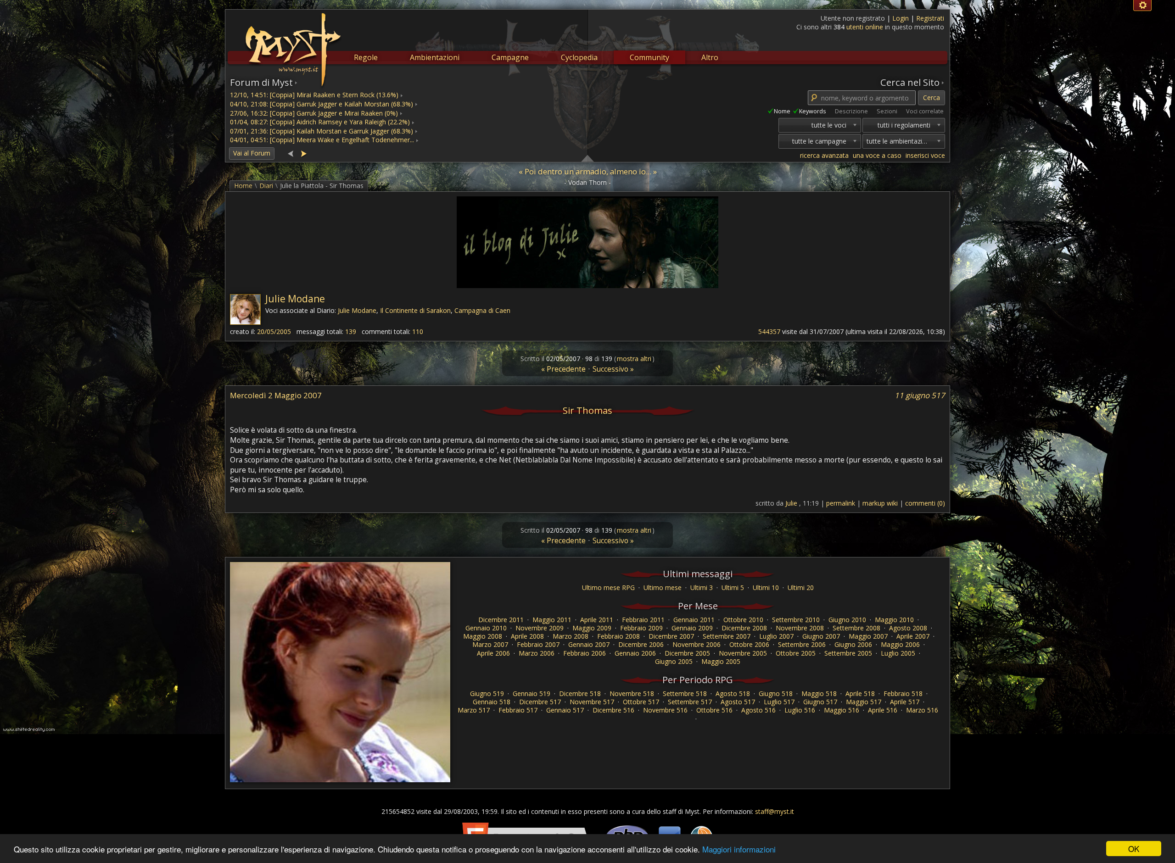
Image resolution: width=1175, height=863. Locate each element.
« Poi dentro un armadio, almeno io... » (588, 171)
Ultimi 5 (733, 587)
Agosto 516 (758, 710)
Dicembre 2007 (671, 636)
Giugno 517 (820, 701)
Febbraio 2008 (618, 636)
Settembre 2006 (802, 644)
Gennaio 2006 (635, 653)
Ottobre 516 (714, 710)
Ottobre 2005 (796, 653)
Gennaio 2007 (589, 644)
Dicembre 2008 (744, 628)
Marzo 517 (474, 710)
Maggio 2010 (894, 619)
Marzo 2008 (570, 636)
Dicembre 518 (580, 693)
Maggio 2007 (868, 636)
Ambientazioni (434, 57)
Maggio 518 (819, 693)
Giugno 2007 (821, 636)
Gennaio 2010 (486, 628)
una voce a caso (877, 155)
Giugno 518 (776, 693)
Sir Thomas (587, 410)
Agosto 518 (733, 693)
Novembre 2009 (539, 628)
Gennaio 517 (565, 710)
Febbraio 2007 (538, 644)
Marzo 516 (922, 710)
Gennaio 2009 (692, 628)
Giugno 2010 (847, 619)
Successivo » (613, 369)
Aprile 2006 (493, 653)
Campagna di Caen (482, 310)
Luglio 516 (799, 710)
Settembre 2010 (796, 619)
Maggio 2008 (482, 636)
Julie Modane (295, 298)
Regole (366, 57)
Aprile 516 (882, 710)
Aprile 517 (904, 701)
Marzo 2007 (490, 644)
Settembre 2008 (856, 628)
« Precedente (563, 369)
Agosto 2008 (908, 628)
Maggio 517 (863, 701)
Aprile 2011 (596, 619)
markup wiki (880, 503)
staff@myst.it (774, 811)
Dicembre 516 (613, 710)
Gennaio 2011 (694, 619)
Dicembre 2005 (687, 653)
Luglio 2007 (776, 636)
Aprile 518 (860, 693)
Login (901, 18)
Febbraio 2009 (641, 628)
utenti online (864, 26)
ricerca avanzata (824, 155)
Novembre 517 (592, 701)
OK (1133, 848)
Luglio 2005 (898, 653)
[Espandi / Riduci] (587, 157)
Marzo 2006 (536, 653)
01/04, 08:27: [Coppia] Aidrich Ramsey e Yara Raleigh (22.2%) (320, 121)
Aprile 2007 (912, 636)
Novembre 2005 (743, 653)
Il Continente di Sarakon (415, 310)
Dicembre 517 (540, 701)
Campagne (510, 57)
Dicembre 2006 (641, 644)
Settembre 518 (685, 693)
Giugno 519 (487, 693)
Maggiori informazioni (739, 849)
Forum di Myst (261, 82)
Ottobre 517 (641, 701)
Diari (266, 185)
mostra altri (634, 358)
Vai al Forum (251, 153)
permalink (840, 503)
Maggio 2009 (591, 628)
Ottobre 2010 (743, 619)
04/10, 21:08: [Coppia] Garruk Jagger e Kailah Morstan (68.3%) (321, 104)
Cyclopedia (579, 57)
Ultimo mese (662, 587)
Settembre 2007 (726, 636)
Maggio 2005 (720, 661)
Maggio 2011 (551, 619)
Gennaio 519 (531, 693)
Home (243, 185)
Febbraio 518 (903, 693)
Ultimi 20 (801, 587)
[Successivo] (303, 153)
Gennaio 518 (491, 701)
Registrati (930, 18)
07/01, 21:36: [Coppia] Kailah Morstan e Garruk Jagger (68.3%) (321, 131)
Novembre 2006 (696, 644)
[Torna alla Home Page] (292, 44)
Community (649, 57)
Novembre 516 (665, 710)
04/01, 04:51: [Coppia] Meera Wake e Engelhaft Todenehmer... (322, 139)
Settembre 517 (690, 701)
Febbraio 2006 (584, 653)
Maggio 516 (841, 710)
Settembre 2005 (848, 653)
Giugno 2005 (674, 661)
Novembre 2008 (800, 628)
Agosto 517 (738, 701)
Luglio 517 (779, 701)
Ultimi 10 (766, 587)
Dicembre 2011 (501, 619)
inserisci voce (925, 155)
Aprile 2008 (527, 636)
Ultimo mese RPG (608, 587)
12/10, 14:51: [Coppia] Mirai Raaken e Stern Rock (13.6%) (314, 94)
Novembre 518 (632, 693)
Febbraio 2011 (643, 619)
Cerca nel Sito (910, 82)
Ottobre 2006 (749, 644)
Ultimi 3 (701, 587)
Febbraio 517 (517, 710)
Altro (709, 57)
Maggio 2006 (900, 644)
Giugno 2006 (853, 644)
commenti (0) (925, 503)
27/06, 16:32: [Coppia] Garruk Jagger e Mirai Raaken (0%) (314, 113)
